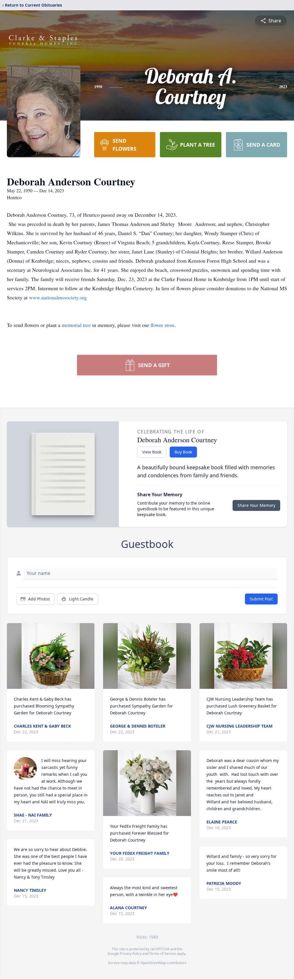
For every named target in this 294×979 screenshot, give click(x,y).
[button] (51, 656)
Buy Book (183, 452)
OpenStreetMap (153, 962)
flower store (162, 324)
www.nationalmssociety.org (58, 297)
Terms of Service (162, 953)
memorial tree (76, 324)
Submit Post (261, 599)
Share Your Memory (256, 505)
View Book (151, 452)
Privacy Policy (131, 953)
